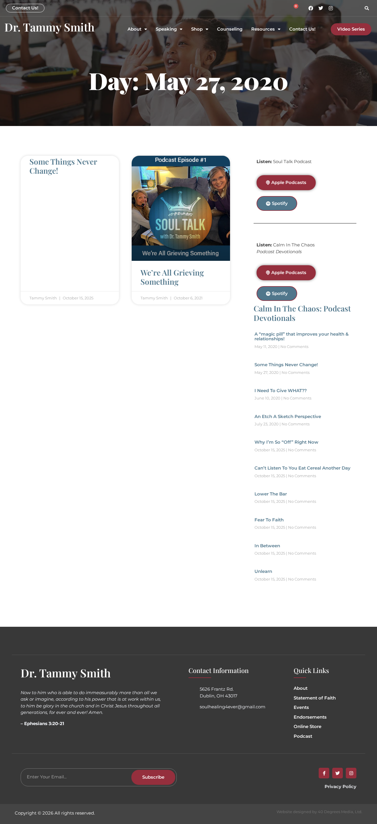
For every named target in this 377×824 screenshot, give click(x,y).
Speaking (166, 29)
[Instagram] (330, 8)
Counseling (229, 29)
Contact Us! (302, 29)
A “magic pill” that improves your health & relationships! (301, 336)
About (134, 29)
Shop (197, 29)
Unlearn (263, 571)
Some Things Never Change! (63, 166)
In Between (267, 545)
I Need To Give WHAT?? (280, 390)
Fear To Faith (269, 520)
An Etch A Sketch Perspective (287, 416)
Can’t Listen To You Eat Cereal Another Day (302, 468)
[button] (366, 8)
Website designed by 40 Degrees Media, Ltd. (319, 811)
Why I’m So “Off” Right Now (286, 442)
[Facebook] (310, 8)
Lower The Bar (270, 494)
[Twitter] (320, 8)
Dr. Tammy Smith (49, 26)
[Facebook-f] (324, 773)
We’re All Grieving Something (172, 277)
